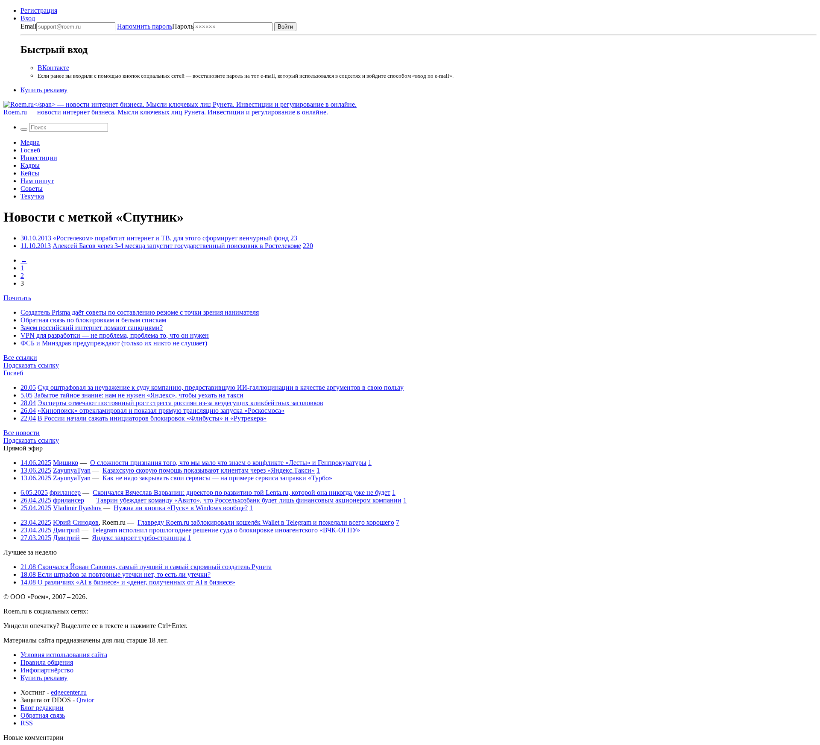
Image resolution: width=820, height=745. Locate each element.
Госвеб (30, 150)
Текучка (32, 196)
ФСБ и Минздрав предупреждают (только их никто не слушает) (113, 343)
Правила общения (46, 662)
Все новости (21, 432)
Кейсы (29, 173)
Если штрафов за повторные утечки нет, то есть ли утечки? (115, 574)
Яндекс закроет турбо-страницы (139, 537)
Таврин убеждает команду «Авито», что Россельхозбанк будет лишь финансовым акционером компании (248, 500)
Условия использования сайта (63, 654)
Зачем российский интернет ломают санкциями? (91, 327)
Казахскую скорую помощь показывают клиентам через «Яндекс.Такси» (208, 470)
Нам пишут (37, 180)
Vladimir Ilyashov (77, 507)
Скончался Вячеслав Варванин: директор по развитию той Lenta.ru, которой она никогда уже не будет (241, 492)
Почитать (17, 297)
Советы (31, 188)
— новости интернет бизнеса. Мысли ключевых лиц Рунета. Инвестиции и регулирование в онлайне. (165, 112)
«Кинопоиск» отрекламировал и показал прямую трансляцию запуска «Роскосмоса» (161, 410)
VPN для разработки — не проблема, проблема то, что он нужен (114, 335)
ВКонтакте (53, 67)
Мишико (65, 462)
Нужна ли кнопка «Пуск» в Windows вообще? (181, 507)
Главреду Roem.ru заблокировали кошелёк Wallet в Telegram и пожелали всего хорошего (266, 522)
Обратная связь (42, 715)
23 (293, 238)
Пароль (155, 26)
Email (28, 26)
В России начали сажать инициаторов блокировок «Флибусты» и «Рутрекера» (152, 418)
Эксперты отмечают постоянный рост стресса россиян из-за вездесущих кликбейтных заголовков (180, 402)
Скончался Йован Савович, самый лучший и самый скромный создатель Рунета (146, 566)
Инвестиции (38, 157)
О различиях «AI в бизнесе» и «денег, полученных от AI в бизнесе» (127, 582)
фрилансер (65, 492)
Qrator (85, 700)
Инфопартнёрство (46, 670)
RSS (26, 723)
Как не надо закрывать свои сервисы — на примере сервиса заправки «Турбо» (217, 478)
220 (308, 245)
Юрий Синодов (76, 522)
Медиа (30, 142)
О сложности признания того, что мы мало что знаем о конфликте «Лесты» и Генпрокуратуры (228, 462)
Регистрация (38, 10)
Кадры (30, 165)
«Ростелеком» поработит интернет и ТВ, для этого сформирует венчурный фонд (171, 238)
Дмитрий (66, 530)
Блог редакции (42, 707)
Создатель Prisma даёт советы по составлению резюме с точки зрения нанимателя (139, 312)
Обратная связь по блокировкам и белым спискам (93, 320)
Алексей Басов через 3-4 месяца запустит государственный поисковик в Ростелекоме (177, 245)
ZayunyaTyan (72, 470)
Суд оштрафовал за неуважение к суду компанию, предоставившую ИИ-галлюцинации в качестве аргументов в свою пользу (221, 387)
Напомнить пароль (144, 26)
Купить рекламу (43, 89)
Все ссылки (20, 357)
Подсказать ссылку (31, 365)
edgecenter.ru (69, 692)
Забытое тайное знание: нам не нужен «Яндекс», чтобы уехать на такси (138, 395)
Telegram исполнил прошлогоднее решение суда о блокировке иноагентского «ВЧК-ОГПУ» (226, 530)
